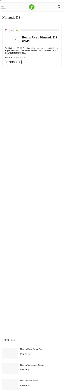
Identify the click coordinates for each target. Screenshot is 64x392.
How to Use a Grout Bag (31, 349)
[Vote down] (11, 30)
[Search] (59, 7)
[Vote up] (17, 30)
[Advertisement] (25, 312)
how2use (8, 57)
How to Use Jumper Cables (32, 365)
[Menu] (3, 7)
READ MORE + (13, 62)
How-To (23, 354)
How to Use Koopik (29, 380)
